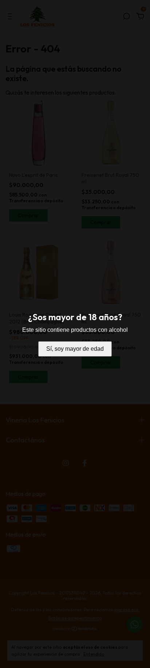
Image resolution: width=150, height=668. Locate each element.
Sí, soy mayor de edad (75, 349)
